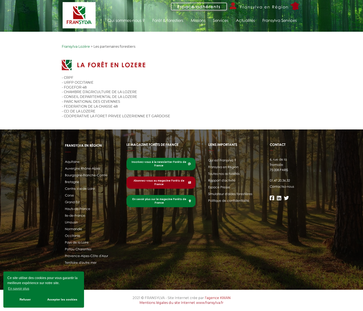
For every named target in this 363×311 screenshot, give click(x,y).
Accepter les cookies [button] (62, 299)
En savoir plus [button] (18, 288)
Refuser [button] (25, 299)
